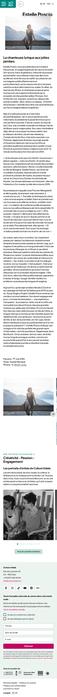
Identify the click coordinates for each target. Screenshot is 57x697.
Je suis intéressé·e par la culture (20, 619)
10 (35, 544)
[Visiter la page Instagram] (12, 588)
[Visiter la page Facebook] (6, 588)
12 (39, 544)
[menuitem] (10, 682)
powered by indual (11, 688)
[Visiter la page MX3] (37, 588)
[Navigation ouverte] (3, 4)
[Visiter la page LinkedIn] (31, 588)
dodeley (14, 658)
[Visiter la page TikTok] (18, 588)
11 (37, 544)
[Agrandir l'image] (28, 397)
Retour (20, 4)
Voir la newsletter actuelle (14, 609)
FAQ (48, 4)
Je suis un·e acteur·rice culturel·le (21, 615)
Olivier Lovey (20, 364)
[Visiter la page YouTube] (25, 588)
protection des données (44, 658)
